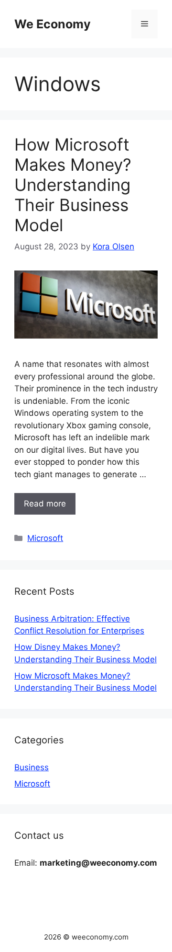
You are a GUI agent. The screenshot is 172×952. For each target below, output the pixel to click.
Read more (45, 503)
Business (31, 767)
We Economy (52, 24)
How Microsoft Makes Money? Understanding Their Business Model (72, 184)
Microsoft (45, 538)
